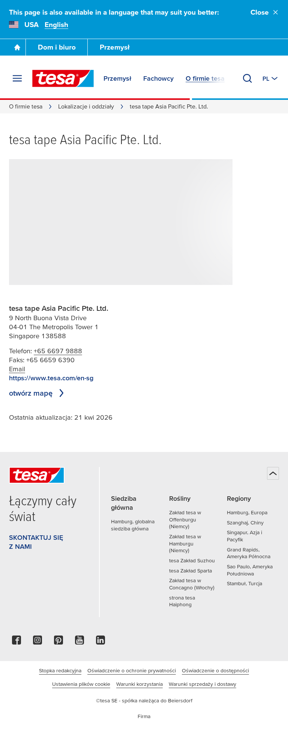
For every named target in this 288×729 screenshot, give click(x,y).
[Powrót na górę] (273, 473)
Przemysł (115, 47)
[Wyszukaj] (248, 78)
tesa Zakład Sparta (190, 571)
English (56, 25)
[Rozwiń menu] (17, 78)
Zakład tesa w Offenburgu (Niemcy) (185, 519)
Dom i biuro (57, 47)
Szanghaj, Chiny (245, 523)
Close (259, 12)
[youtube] (79, 642)
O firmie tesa (25, 106)
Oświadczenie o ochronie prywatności (131, 670)
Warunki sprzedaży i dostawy (202, 684)
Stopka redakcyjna (60, 670)
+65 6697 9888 (58, 351)
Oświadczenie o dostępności (215, 670)
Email (17, 369)
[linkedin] (100, 642)
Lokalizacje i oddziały (86, 106)
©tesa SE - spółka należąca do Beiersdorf (144, 700)
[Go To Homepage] (17, 47)
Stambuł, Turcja (244, 583)
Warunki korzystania (139, 684)
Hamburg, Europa (247, 512)
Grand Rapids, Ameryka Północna (248, 553)
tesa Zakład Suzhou (192, 560)
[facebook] (16, 642)
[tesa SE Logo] (63, 78)
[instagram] (37, 642)
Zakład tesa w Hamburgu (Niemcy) (185, 543)
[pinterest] (58, 642)
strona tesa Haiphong (182, 601)
